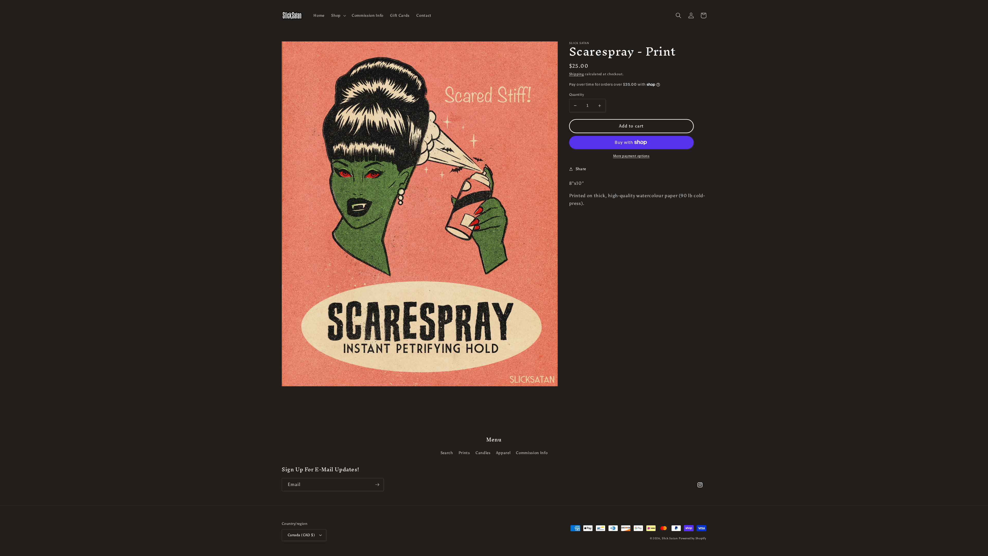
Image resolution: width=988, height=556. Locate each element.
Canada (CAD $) (301, 535)
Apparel (503, 452)
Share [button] (581, 168)
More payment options (631, 156)
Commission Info (532, 452)
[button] (338, 15)
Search (446, 452)
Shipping (576, 74)
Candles (483, 452)
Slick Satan (670, 538)
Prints (464, 452)
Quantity (576, 94)
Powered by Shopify (692, 538)
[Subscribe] (377, 484)
